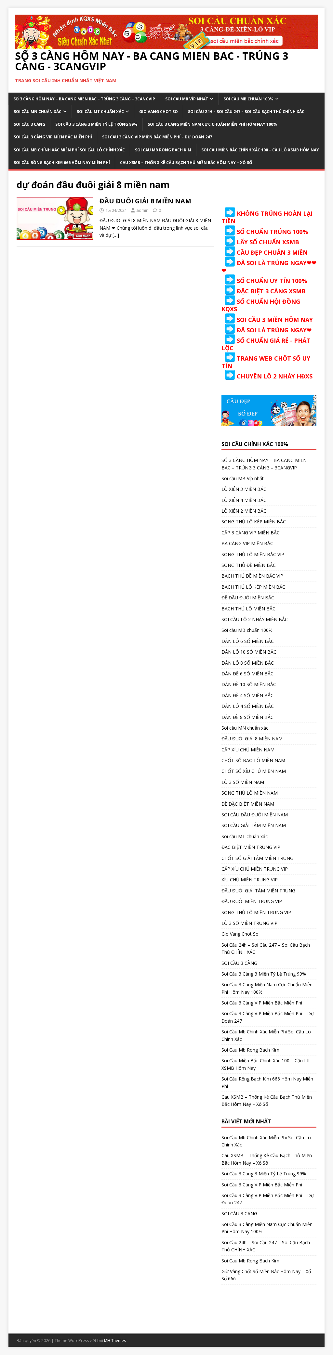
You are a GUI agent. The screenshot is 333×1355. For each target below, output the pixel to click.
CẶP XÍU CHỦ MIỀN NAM (247, 750)
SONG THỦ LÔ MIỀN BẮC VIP (252, 554)
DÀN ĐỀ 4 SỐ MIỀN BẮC (247, 695)
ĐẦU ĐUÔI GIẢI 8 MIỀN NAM (145, 201)
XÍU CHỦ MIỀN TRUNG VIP (249, 879)
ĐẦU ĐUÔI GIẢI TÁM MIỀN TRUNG (258, 891)
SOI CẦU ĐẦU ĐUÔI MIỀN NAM (254, 815)
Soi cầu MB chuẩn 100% (248, 99)
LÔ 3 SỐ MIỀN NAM (242, 782)
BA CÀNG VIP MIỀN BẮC (247, 543)
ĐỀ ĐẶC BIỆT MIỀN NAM (247, 804)
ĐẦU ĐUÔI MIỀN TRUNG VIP (251, 901)
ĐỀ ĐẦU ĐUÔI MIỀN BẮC (247, 597)
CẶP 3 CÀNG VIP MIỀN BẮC (250, 533)
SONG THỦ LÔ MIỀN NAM (249, 793)
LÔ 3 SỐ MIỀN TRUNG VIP (249, 923)
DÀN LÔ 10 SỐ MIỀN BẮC (248, 652)
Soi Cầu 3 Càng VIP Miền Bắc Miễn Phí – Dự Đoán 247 (157, 137)
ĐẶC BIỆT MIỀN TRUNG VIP (250, 847)
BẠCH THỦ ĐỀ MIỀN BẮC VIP (252, 576)
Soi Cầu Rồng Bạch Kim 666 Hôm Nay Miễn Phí (62, 162)
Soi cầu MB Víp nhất (186, 99)
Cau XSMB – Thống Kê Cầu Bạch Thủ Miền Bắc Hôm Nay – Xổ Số (186, 162)
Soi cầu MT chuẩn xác (100, 111)
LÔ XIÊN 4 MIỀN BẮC (243, 500)
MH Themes (115, 1340)
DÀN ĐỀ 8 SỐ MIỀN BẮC (247, 717)
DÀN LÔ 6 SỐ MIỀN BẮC (247, 641)
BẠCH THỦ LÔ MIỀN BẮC (248, 609)
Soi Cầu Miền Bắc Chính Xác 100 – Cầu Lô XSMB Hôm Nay (260, 150)
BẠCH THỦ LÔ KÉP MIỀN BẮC (253, 587)
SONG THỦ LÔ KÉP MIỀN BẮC (253, 521)
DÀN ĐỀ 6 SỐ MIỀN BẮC (247, 674)
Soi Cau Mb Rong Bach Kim (163, 150)
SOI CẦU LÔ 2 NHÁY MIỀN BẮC (254, 619)
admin (142, 210)
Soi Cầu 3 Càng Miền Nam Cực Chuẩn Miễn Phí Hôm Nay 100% (212, 124)
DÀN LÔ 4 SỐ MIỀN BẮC (247, 706)
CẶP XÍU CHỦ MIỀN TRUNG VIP (254, 869)
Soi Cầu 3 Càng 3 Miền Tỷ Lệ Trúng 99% (96, 124)
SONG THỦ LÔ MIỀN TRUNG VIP (256, 912)
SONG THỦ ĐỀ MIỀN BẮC (248, 565)
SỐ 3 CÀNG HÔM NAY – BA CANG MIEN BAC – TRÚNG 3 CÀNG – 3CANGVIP (84, 99)
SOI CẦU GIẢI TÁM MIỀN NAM (253, 825)
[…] (116, 235)
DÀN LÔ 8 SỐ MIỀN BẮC (247, 663)
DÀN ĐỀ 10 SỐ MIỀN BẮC (248, 684)
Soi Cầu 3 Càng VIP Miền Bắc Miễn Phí (53, 137)
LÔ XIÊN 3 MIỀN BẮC (243, 489)
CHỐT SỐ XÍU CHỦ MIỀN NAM (253, 771)
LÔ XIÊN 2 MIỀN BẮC (243, 511)
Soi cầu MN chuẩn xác (37, 111)
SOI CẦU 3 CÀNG (29, 124)
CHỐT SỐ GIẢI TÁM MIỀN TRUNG (257, 858)
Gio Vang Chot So (158, 111)
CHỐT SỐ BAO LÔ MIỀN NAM (253, 760)
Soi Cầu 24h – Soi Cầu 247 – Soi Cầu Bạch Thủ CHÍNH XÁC (246, 111)
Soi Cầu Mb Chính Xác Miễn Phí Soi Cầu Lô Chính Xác (69, 150)
